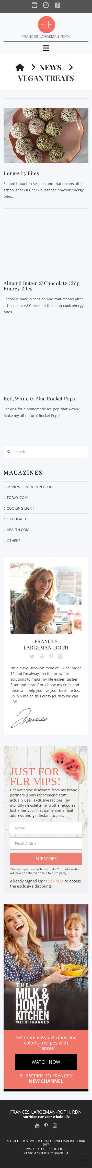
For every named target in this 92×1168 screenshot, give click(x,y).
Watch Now (46, 1062)
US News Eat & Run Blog (29, 486)
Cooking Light (20, 508)
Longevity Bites (21, 173)
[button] (46, 48)
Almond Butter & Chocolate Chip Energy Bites (41, 286)
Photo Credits (58, 1149)
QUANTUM (61, 1153)
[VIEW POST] (46, 135)
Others (13, 540)
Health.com (18, 529)
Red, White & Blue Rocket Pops (39, 398)
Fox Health (17, 519)
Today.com (17, 497)
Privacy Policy (33, 1149)
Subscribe (46, 859)
